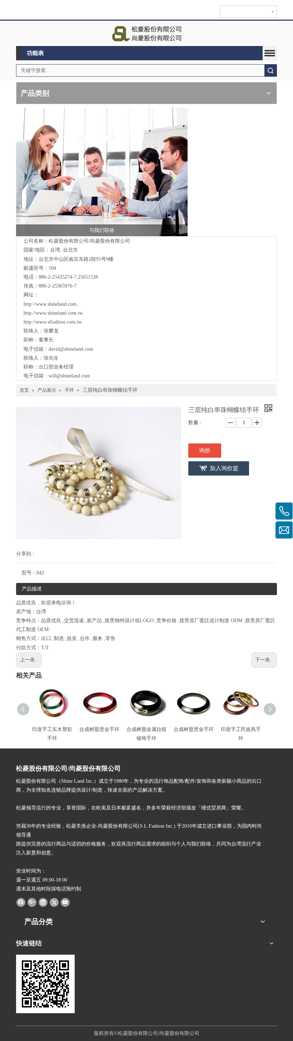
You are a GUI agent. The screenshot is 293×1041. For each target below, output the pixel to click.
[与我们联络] (102, 172)
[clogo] (146, 33)
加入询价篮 (224, 468)
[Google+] (32, 902)
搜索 (270, 70)
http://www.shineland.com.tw (53, 313)
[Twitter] (54, 902)
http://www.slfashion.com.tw (53, 322)
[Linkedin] (43, 902)
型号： (28, 572)
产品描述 (32, 588)
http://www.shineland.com (50, 304)
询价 (204, 450)
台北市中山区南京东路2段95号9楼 (76, 259)
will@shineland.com (69, 376)
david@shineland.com (71, 349)
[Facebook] (20, 902)
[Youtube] (65, 902)
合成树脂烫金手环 (99, 729)
